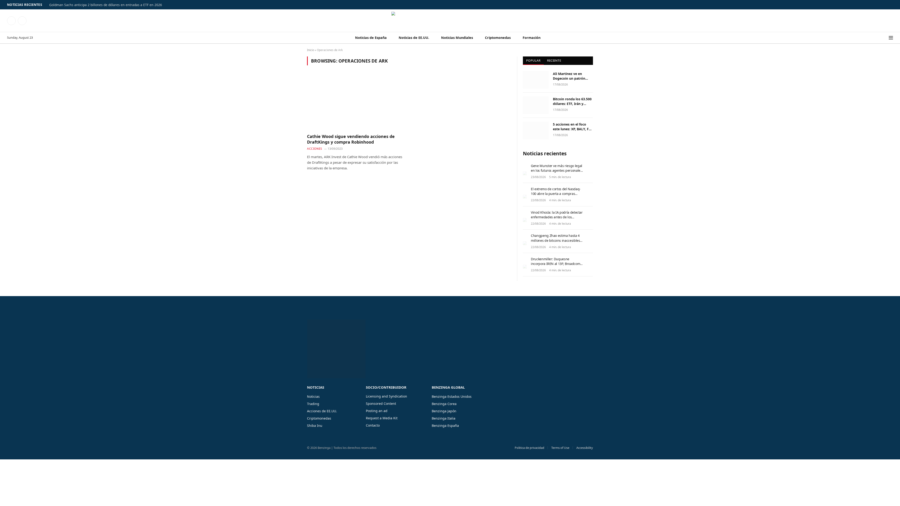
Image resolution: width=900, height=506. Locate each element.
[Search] (886, 38)
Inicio (310, 50)
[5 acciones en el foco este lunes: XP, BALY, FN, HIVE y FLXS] (536, 130)
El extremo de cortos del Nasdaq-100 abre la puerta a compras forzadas (556, 194)
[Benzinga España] (450, 20)
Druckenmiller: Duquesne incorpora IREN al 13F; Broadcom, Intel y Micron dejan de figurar (556, 264)
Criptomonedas (498, 37)
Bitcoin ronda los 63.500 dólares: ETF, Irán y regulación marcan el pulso (572, 101)
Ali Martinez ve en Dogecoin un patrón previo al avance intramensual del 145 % (572, 76)
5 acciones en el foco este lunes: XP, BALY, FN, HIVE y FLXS (572, 126)
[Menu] (891, 38)
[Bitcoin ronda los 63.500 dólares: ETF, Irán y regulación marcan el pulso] (536, 105)
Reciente (554, 60)
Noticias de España (371, 37)
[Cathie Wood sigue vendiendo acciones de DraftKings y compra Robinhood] (356, 102)
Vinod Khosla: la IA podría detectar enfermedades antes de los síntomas (557, 217)
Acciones (314, 149)
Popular (533, 60)
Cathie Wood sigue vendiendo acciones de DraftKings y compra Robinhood (351, 139)
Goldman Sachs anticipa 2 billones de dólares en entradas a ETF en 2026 (105, 5)
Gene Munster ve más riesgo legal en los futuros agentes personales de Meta (556, 170)
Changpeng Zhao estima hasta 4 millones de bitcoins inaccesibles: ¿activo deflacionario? (556, 240)
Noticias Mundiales (457, 37)
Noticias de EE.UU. (414, 37)
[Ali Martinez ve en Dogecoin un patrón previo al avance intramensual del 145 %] (536, 80)
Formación (531, 37)
